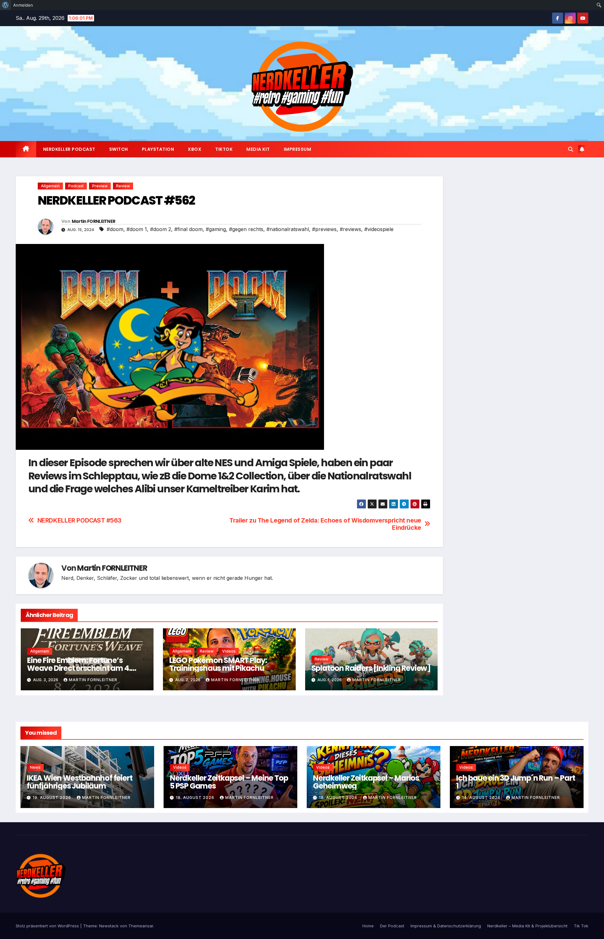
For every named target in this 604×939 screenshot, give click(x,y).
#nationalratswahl (287, 229)
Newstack (109, 925)
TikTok (223, 149)
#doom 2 (160, 229)
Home (368, 925)
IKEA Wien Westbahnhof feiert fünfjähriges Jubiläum (79, 782)
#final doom (188, 229)
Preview (100, 186)
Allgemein (50, 186)
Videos (229, 651)
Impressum (297, 149)
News (35, 767)
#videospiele (379, 229)
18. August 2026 (195, 797)
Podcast (76, 186)
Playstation (158, 149)
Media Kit (258, 149)
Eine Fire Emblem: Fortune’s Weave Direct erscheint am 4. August (79, 668)
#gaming (216, 229)
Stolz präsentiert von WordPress (48, 925)
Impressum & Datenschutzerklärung (446, 925)
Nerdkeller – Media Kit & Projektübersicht (527, 925)
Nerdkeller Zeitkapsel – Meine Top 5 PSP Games (229, 782)
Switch (118, 149)
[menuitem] (5, 5)
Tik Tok (581, 925)
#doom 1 (136, 229)
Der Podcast (392, 925)
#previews (324, 229)
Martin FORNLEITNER (93, 221)
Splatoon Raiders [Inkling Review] (371, 668)
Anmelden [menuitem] (23, 5)
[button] (570, 149)
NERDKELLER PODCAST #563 (79, 520)
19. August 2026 (52, 797)
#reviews (350, 229)
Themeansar (140, 925)
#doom (115, 229)
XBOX (194, 149)
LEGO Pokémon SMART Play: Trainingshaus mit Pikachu (218, 664)
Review (123, 186)
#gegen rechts (246, 229)
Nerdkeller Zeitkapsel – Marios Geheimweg (366, 782)
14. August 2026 (482, 797)
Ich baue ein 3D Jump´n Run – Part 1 (515, 782)
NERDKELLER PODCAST (69, 149)
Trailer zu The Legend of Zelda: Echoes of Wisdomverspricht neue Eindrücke (325, 524)
